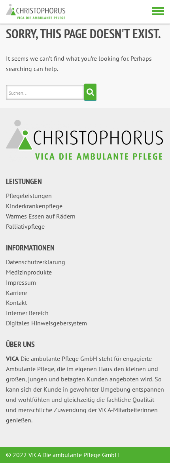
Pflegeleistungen (29, 196)
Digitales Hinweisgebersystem (46, 323)
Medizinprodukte (29, 272)
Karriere (16, 293)
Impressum (21, 282)
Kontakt (16, 302)
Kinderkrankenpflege (34, 206)
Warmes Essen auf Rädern (41, 216)
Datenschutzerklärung (35, 262)
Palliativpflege (25, 226)
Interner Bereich (27, 313)
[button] (14, 449)
